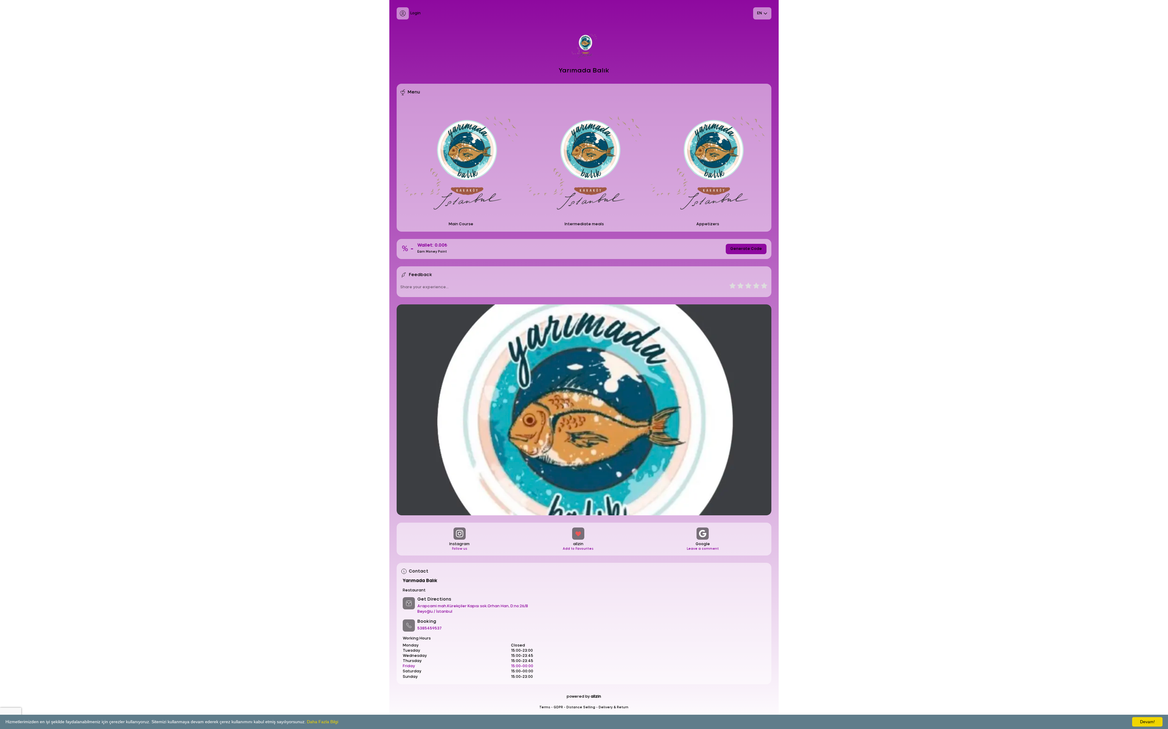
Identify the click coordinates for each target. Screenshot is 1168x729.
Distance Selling (580, 707)
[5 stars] (764, 286)
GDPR (558, 707)
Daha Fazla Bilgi (322, 721)
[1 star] (732, 286)
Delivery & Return (613, 707)
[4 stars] (756, 286)
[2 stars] (740, 286)
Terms (544, 707)
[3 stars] (748, 286)
